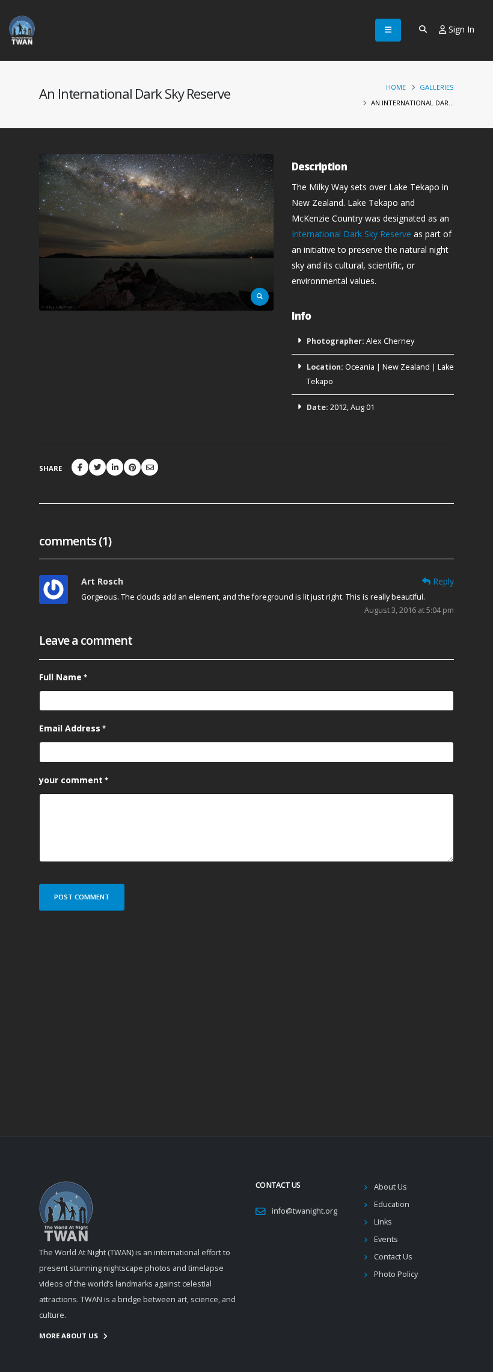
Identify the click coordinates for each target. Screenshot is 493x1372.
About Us (390, 1187)
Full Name (60, 677)
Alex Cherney (390, 341)
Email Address (69, 728)
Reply (443, 581)
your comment (71, 780)
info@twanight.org (304, 1211)
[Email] (149, 467)
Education (391, 1204)
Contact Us (393, 1257)
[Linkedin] (114, 467)
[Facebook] (80, 467)
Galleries (437, 87)
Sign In (460, 29)
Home (396, 87)
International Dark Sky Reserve (351, 234)
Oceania (360, 367)
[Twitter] (97, 467)
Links (383, 1222)
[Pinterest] (132, 467)
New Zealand (406, 367)
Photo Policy (396, 1274)
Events (386, 1239)
